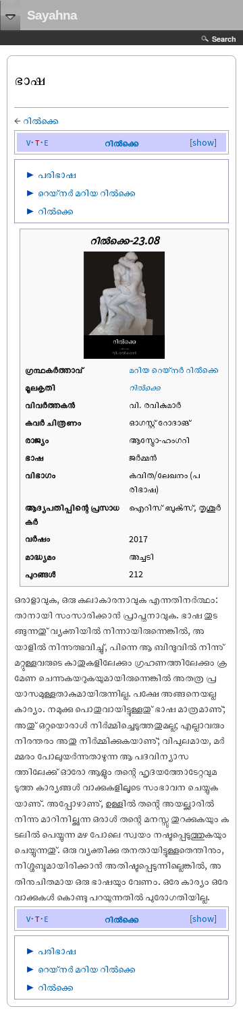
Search (224, 39)
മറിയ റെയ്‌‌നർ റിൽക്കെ (173, 370)
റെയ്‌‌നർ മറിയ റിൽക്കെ (87, 192)
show (203, 142)
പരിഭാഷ (57, 174)
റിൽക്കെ (41, 120)
